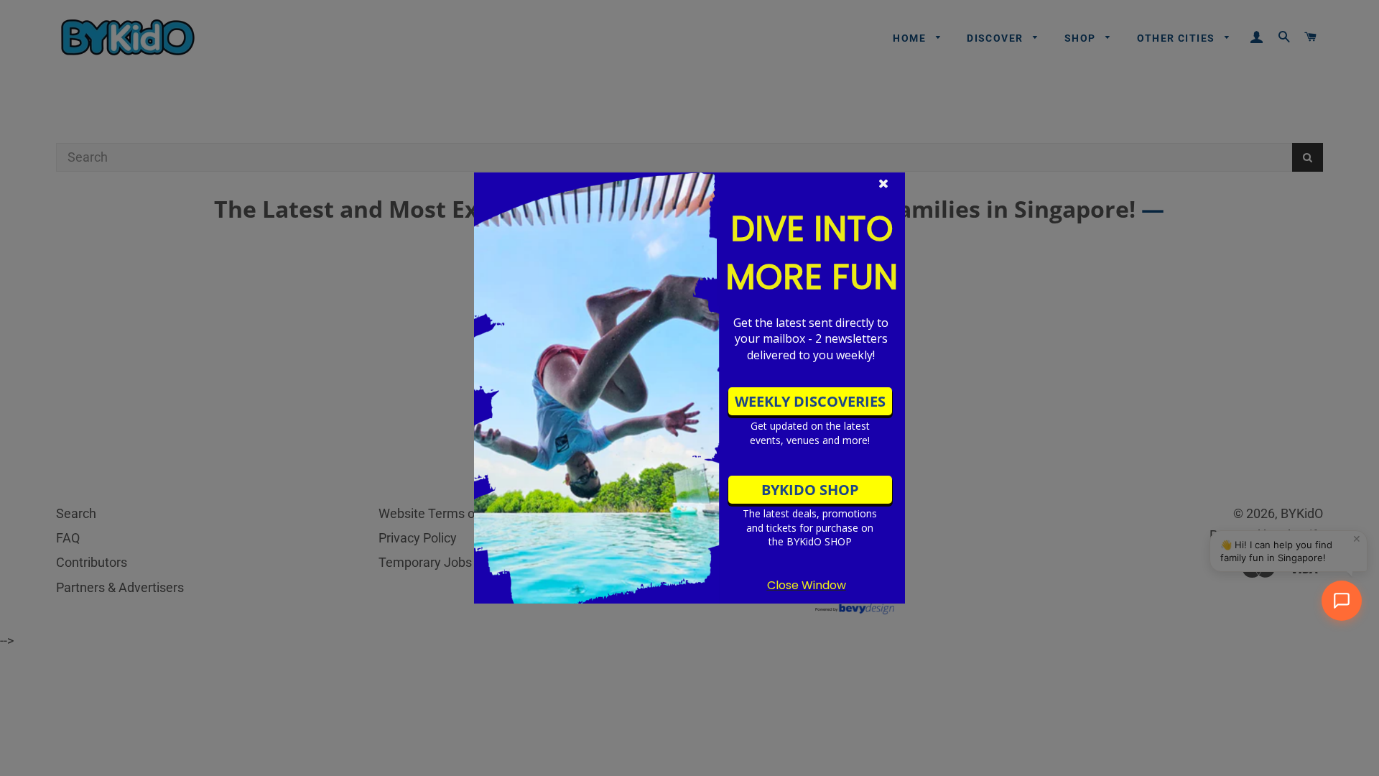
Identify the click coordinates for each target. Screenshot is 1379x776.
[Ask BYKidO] (1342, 601)
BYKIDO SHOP (810, 489)
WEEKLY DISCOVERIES (810, 401)
